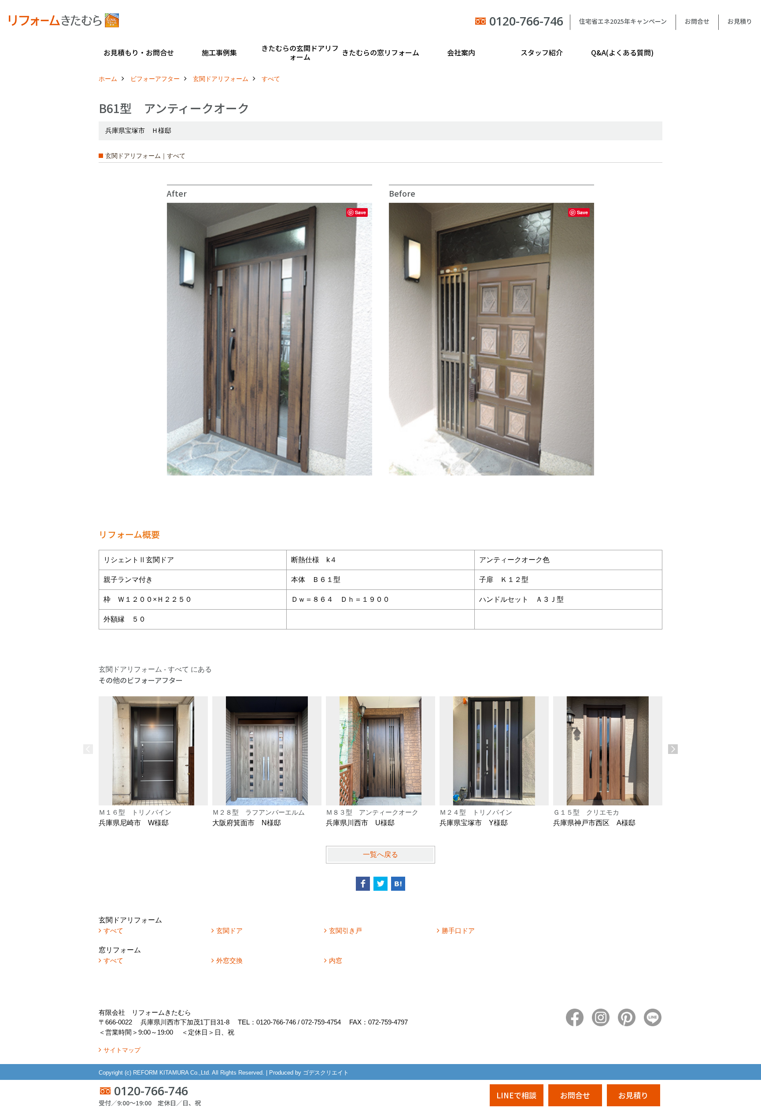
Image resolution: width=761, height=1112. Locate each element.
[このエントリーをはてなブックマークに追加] (398, 884)
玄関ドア (229, 930)
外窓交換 (229, 960)
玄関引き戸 (345, 930)
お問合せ (697, 21)
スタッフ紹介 (542, 52)
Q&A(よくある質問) (622, 52)
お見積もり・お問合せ (138, 52)
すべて (113, 930)
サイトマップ (121, 1049)
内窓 (335, 960)
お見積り (740, 21)
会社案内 (461, 52)
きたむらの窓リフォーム (380, 52)
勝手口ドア (458, 930)
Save (360, 212)
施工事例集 (219, 52)
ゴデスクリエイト (326, 1072)
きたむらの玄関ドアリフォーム (300, 52)
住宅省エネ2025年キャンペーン (623, 21)
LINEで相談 (516, 1095)
